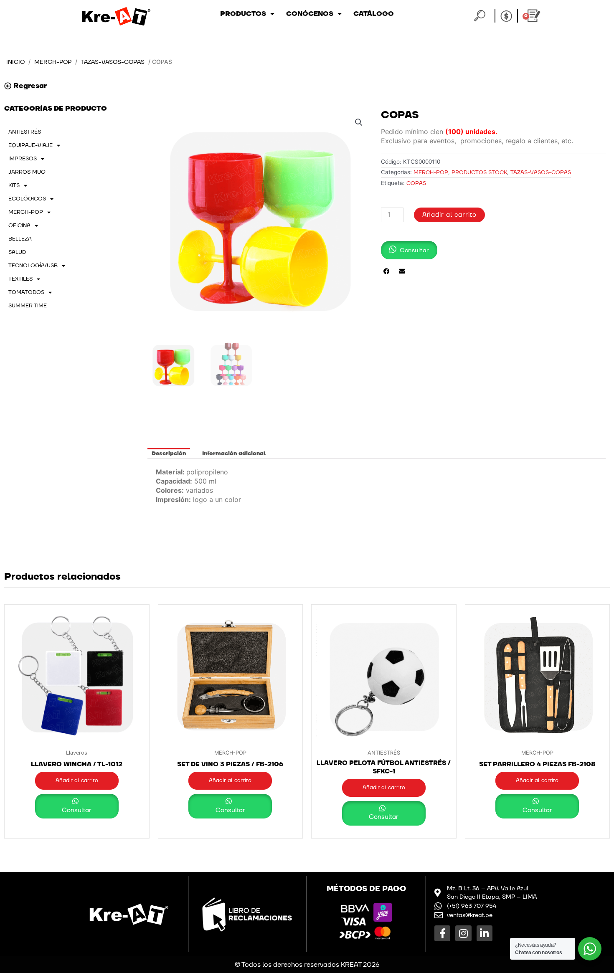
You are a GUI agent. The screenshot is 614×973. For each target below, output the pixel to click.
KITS (14, 185)
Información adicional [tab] (234, 453)
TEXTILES (20, 279)
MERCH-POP (52, 62)
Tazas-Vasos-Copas (113, 62)
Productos (243, 13)
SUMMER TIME (27, 305)
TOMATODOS (26, 292)
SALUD (17, 252)
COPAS (416, 183)
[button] (358, 122)
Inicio (15, 62)
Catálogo (373, 13)
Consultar (76, 810)
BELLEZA (20, 239)
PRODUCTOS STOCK (479, 172)
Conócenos (309, 13)
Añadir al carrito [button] (77, 780)
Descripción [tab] (169, 453)
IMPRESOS (22, 158)
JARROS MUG (27, 172)
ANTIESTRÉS (24, 132)
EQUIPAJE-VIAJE (30, 145)
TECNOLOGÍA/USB (33, 265)
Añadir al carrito (449, 214)
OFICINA (19, 225)
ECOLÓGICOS (27, 199)
